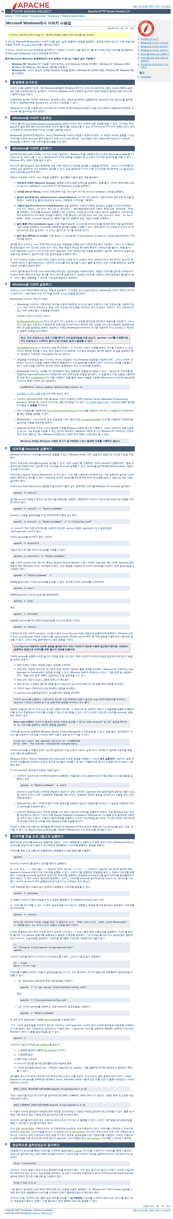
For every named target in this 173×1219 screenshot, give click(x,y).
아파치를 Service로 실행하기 (155, 54)
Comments (146, 76)
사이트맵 (166, 6)
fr (127, 28)
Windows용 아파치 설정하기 (154, 50)
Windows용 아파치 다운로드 (154, 43)
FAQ (151, 6)
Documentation (38, 16)
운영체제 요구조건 (150, 39)
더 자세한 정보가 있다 (97, 402)
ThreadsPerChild (27, 347)
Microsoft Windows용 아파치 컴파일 (27, 53)
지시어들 (143, 6)
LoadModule (37, 377)
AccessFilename (90, 419)
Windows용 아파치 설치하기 (154, 46)
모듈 (134, 6)
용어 (158, 6)
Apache (9, 16)
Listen (78, 1150)
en (122, 28)
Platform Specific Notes (73, 16)
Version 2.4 (53, 16)
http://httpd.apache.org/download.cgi (45, 123)
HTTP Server (21, 16)
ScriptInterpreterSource (62, 410)
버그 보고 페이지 (30, 44)
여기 (51, 102)
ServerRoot (51, 1019)
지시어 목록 (66, 293)
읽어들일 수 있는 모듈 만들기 (32, 393)
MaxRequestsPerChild (30, 321)
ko (132, 28)
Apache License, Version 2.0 (38, 1213)
